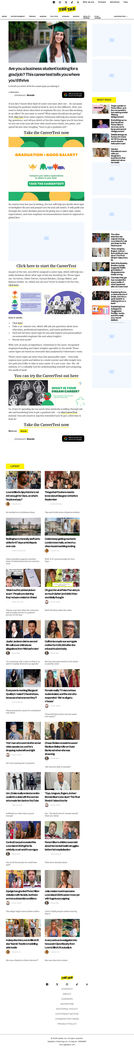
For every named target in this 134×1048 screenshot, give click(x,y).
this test (18, 117)
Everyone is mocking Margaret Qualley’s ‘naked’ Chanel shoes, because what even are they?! (22, 694)
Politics (54, 16)
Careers (67, 999)
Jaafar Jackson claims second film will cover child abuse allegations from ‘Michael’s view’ (22, 645)
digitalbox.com (69, 1045)
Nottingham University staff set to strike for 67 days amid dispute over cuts (23, 542)
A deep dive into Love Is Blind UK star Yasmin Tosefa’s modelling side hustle (22, 944)
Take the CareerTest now (46, 132)
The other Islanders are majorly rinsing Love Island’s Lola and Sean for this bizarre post (119, 240)
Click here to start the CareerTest (46, 266)
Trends (32, 16)
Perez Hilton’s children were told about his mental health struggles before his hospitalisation (62, 846)
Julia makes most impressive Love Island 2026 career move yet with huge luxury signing (62, 895)
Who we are (88, 2)
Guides (76, 16)
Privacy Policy (67, 1024)
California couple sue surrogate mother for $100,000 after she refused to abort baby (61, 645)
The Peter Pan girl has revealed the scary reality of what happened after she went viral (119, 282)
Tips (125, 2)
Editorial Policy (67, 1009)
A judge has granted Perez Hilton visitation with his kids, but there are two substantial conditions (22, 895)
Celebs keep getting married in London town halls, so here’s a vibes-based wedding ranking (60, 542)
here (20, 323)
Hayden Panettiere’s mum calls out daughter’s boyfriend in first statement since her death (119, 156)
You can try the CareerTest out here (46, 375)
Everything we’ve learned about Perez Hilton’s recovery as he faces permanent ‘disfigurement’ (119, 125)
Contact (102, 2)
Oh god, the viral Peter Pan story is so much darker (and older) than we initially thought (62, 594)
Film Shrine (98, 17)
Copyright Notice (67, 1014)
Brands (30, 95)
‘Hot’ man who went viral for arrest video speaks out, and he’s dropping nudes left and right (23, 747)
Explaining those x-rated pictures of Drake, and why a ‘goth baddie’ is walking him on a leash (119, 297)
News (4, 16)
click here (14, 285)
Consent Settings (67, 1019)
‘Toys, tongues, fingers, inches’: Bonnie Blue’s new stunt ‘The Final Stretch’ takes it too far (62, 797)
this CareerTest (69, 412)
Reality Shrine (86, 17)
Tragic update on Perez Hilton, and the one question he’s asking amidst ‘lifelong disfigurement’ (119, 111)
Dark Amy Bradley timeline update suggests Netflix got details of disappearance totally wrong (119, 269)
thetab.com (62, 1038)
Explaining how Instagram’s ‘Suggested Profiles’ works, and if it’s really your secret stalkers (118, 313)
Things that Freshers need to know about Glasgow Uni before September (61, 496)
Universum (19, 95)
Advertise (114, 2)
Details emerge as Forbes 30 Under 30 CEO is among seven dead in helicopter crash (119, 139)
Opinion (65, 16)
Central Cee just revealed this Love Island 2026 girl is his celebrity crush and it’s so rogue (22, 846)
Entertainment (18, 16)
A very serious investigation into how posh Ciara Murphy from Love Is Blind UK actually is (61, 944)
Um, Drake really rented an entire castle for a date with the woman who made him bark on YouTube (22, 797)
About (67, 994)
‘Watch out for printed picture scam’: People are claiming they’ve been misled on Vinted (21, 594)
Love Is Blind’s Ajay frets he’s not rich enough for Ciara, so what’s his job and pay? (22, 496)
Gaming (43, 16)
